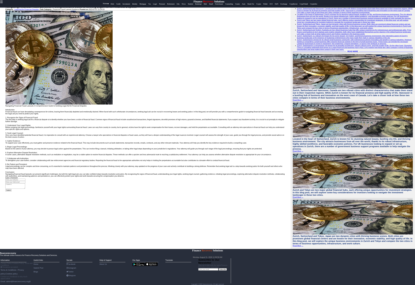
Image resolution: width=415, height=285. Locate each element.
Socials (69, 260)
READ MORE (352, 51)
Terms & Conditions (9, 270)
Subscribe (223, 269)
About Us (103, 264)
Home (36, 264)
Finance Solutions (209, 1)
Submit (8, 190)
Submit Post (38, 268)
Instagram (72, 268)
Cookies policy (12, 274)
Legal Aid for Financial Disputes (26, 9)
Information (5, 260)
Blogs (36, 272)
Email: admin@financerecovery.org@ (16, 281)
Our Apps (136, 260)
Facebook (71, 264)
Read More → (298, 100)
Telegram (72, 275)
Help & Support (105, 260)
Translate (169, 260)
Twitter (71, 272)
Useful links (38, 260)
